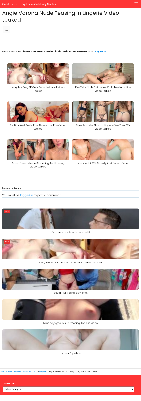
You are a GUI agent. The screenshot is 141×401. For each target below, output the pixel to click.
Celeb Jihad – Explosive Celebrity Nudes (29, 4)
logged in (26, 195)
